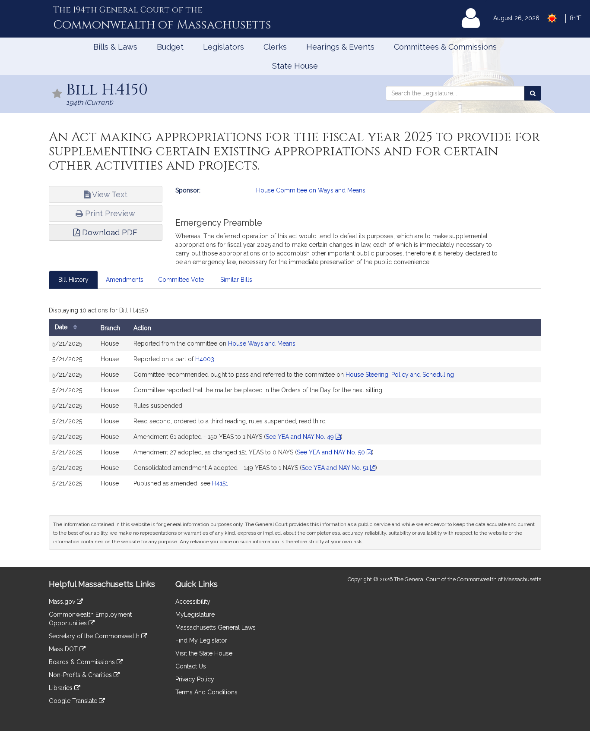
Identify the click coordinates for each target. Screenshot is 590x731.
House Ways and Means (261, 343)
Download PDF (108, 232)
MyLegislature (195, 614)
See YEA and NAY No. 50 (332, 452)
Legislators (223, 46)
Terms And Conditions (206, 692)
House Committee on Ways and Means (310, 190)
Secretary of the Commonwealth (95, 636)
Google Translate (74, 700)
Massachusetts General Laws (215, 627)
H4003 (204, 359)
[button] (57, 94)
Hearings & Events (340, 46)
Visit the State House (203, 653)
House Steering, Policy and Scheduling (400, 374)
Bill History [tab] (73, 279)
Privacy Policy (194, 679)
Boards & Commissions (83, 662)
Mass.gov (63, 601)
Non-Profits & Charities (81, 674)
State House (295, 65)
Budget (170, 46)
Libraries (61, 687)
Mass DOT (64, 649)
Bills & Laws (115, 46)
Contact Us (190, 666)
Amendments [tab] (124, 279)
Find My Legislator (201, 640)
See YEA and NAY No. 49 (301, 436)
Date (62, 327)
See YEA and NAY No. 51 (335, 467)
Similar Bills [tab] (236, 279)
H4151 (220, 483)
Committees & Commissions (445, 46)
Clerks (275, 46)
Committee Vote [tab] (181, 279)
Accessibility (192, 601)
